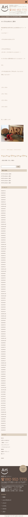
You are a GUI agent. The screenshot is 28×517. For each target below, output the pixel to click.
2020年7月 (3, 325)
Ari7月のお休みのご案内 (6, 176)
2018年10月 (3, 365)
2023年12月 (3, 244)
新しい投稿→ (11, 160)
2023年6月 (3, 257)
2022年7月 (3, 278)
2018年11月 (3, 363)
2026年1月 (3, 202)
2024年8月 (3, 231)
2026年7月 (3, 190)
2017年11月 (3, 387)
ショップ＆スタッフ (6, 499)
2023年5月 (3, 260)
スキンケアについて (5, 444)
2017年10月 (3, 389)
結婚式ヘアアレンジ (5, 451)
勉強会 (2, 449)
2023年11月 (3, 246)
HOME (3, 497)
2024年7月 (3, 233)
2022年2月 (3, 289)
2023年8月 (3, 253)
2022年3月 (3, 286)
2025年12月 (3, 204)
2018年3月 (3, 380)
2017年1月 (3, 409)
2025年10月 (3, 206)
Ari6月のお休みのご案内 (6, 178)
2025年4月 (3, 217)
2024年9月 (3, 228)
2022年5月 (3, 282)
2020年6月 (3, 327)
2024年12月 (3, 224)
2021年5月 (3, 304)
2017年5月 (3, 401)
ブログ (3, 511)
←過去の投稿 (4, 160)
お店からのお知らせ (5, 440)
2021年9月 (3, 298)
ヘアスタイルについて (5, 447)
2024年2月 (3, 240)
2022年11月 (3, 269)
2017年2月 (3, 407)
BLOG (2, 438)
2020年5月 (3, 329)
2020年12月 (3, 313)
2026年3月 (3, 199)
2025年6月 (3, 213)
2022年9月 (3, 273)
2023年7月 (3, 255)
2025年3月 (3, 219)
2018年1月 (3, 385)
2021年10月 (3, 295)
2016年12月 (3, 412)
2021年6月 (3, 302)
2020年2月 (3, 333)
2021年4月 (3, 307)
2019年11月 (3, 338)
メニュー (4, 502)
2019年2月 (3, 358)
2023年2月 (3, 264)
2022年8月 (3, 275)
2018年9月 (3, 367)
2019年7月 (3, 347)
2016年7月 (3, 423)
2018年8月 (3, 369)
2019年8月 (3, 345)
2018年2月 (3, 383)
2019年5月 (3, 351)
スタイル (4, 508)
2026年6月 (3, 193)
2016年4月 (3, 430)
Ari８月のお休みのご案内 (6, 173)
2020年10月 (3, 318)
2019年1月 (3, 360)
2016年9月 (3, 418)
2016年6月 (3, 425)
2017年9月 (3, 392)
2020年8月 (3, 322)
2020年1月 (3, 336)
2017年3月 (3, 405)
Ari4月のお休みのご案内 (6, 182)
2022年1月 (3, 291)
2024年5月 (3, 235)
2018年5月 (3, 376)
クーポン (4, 505)
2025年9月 (3, 208)
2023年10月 (3, 248)
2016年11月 (3, 414)
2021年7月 (3, 300)
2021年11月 (3, 293)
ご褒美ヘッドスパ (4, 442)
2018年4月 (3, 378)
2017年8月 (3, 394)
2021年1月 (3, 311)
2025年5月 (3, 215)
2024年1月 (3, 242)
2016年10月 (3, 416)
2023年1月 (3, 266)
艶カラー (3, 453)
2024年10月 (3, 226)
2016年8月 (3, 421)
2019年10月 (3, 340)
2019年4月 (3, 354)
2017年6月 (3, 398)
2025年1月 (3, 222)
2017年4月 (3, 403)
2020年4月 (3, 331)
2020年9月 (3, 320)
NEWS (2, 458)
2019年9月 (3, 342)
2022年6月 (3, 280)
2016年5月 (3, 427)
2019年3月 (3, 356)
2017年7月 (3, 396)
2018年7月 (3, 371)
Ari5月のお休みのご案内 (6, 180)
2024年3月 (3, 237)
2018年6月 (3, 374)
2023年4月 (3, 262)
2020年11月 (3, 316)
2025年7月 (3, 210)
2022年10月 (3, 271)
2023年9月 (3, 251)
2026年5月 (3, 195)
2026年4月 (3, 197)
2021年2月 (3, 309)
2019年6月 (3, 349)
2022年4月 (3, 284)
